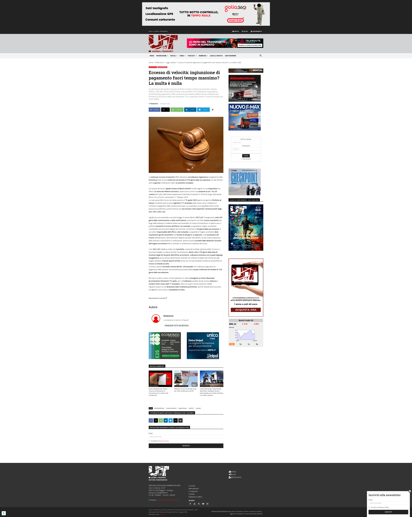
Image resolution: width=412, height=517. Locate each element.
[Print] (180, 420)
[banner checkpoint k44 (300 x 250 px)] (245, 194)
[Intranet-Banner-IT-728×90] (225, 47)
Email (150, 433)
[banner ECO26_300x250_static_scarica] (165, 358)
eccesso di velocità (171, 408)
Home (151, 62)
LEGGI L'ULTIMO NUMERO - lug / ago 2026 (244, 200)
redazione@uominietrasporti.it (168, 500)
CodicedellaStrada (159, 408)
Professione (159, 62)
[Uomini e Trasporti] (168, 43)
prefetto (191, 408)
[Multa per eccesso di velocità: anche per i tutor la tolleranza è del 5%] (186, 379)
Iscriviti (186, 446)
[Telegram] (170, 420)
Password (246, 145)
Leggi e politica (170, 62)
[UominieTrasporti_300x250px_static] (245, 101)
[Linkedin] (166, 420)
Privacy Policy (164, 441)
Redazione (154, 103)
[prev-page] (150, 400)
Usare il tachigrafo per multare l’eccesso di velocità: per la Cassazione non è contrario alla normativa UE (158, 392)
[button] (260, 55)
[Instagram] (207, 504)
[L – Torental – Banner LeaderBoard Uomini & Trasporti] (246, 72)
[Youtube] (203, 504)
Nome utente (246, 139)
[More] (212, 109)
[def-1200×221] (206, 25)
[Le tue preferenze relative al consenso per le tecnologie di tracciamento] (4, 513)
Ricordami (247, 159)
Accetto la (160, 441)
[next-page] (153, 400)
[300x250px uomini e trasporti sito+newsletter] (245, 130)
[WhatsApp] (161, 420)
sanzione (198, 408)
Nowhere (162, 514)
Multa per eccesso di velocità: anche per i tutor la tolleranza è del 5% (185, 390)
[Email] (175, 420)
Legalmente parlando (181, 386)
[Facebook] (151, 420)
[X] (156, 420)
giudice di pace (183, 408)
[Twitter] (198, 504)
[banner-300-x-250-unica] (203, 358)
